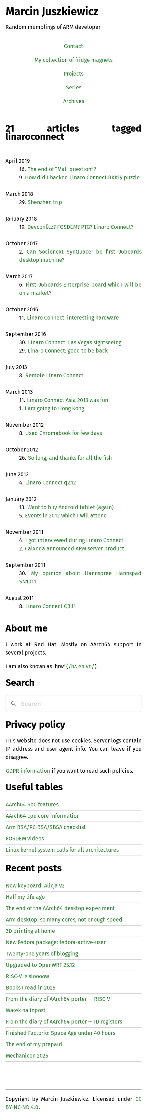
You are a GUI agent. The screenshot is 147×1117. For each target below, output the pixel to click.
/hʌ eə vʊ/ (81, 666)
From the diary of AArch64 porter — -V (58, 999)
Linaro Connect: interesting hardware (73, 317)
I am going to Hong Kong (54, 408)
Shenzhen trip (45, 202)
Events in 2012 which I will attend (66, 515)
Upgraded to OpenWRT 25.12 (40, 965)
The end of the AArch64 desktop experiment (60, 908)
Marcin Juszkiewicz (52, 11)
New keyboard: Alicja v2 (35, 885)
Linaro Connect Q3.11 (50, 606)
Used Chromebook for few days (63, 433)
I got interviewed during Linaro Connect (74, 540)
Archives (73, 101)
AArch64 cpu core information (43, 816)
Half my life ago (25, 897)
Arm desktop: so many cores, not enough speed (64, 919)
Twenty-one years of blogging (42, 953)
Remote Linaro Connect (54, 375)
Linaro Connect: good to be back (68, 350)
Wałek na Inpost (25, 1010)
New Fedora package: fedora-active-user (56, 942)
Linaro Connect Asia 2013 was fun (67, 400)
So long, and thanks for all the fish (70, 458)
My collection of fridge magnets (73, 60)
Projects (73, 73)
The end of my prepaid (34, 1044)
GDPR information (28, 771)
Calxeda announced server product (74, 548)
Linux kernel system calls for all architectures (62, 850)
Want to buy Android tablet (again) (70, 507)
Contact (73, 46)
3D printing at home (30, 931)
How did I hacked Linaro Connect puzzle (82, 177)
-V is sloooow (27, 976)
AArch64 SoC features (32, 804)
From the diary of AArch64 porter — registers (64, 1021)
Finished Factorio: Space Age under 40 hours (60, 1033)
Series (73, 87)
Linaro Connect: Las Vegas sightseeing (74, 342)
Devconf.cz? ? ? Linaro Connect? (80, 227)
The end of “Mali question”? (62, 169)
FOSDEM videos (25, 838)
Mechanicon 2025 (27, 1055)
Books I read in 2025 (30, 987)
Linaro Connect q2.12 (50, 482)
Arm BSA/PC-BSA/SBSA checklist (46, 827)
